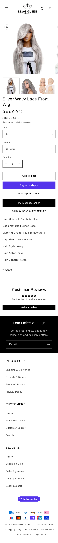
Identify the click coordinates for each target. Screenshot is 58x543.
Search (10, 435)
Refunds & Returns (16, 377)
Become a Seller (15, 463)
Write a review (29, 307)
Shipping (6, 122)
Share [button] (8, 270)
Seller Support (14, 486)
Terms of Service (15, 384)
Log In (9, 413)
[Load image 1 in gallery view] (11, 86)
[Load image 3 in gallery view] (46, 86)
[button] (7, 9)
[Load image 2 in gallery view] (29, 86)
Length (6, 142)
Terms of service (23, 534)
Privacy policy (31, 529)
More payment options (29, 193)
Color (5, 127)
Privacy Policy (14, 391)
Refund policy (47, 529)
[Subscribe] (48, 344)
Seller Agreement (15, 471)
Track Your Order (15, 420)
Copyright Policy (15, 478)
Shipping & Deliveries (18, 370)
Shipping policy (14, 529)
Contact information (44, 524)
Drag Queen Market (34, 211)
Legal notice (40, 534)
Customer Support (16, 428)
